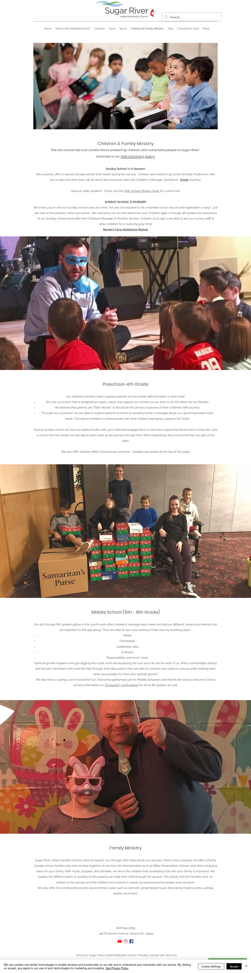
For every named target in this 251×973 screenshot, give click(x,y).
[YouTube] (120, 941)
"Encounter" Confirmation (121, 685)
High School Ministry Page (141, 191)
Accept (234, 966)
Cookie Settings (211, 966)
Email (184, 180)
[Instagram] (125, 941)
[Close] (246, 966)
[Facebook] (131, 941)
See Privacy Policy (117, 968)
